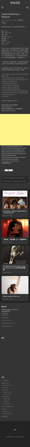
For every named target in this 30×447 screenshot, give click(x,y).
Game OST (7, 392)
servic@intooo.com (6, 163)
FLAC (6, 170)
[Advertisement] (15, 129)
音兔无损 (15, 2)
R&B (6, 401)
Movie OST (7, 394)
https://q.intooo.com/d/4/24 (8, 110)
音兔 (15, 20)
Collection (5, 380)
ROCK (6, 403)
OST (5, 389)
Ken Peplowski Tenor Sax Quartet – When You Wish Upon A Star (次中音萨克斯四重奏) (14, 267)
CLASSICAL (20, 20)
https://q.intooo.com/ (7, 107)
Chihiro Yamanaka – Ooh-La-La (11, 296)
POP (5, 396)
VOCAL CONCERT (7, 413)
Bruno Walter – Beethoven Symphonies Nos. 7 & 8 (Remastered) (15, 212)
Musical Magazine (7, 406)
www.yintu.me (5, 313)
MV (3, 409)
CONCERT (6, 411)
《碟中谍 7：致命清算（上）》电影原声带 (14, 239)
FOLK (5, 387)
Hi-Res (10, 170)
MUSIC (4, 23)
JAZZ (6, 399)
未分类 (4, 416)
